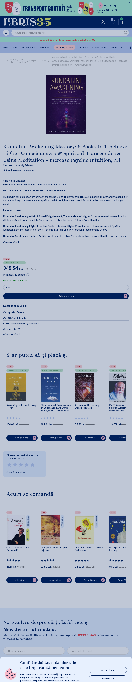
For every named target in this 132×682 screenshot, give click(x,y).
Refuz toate (108, 678)
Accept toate (108, 669)
